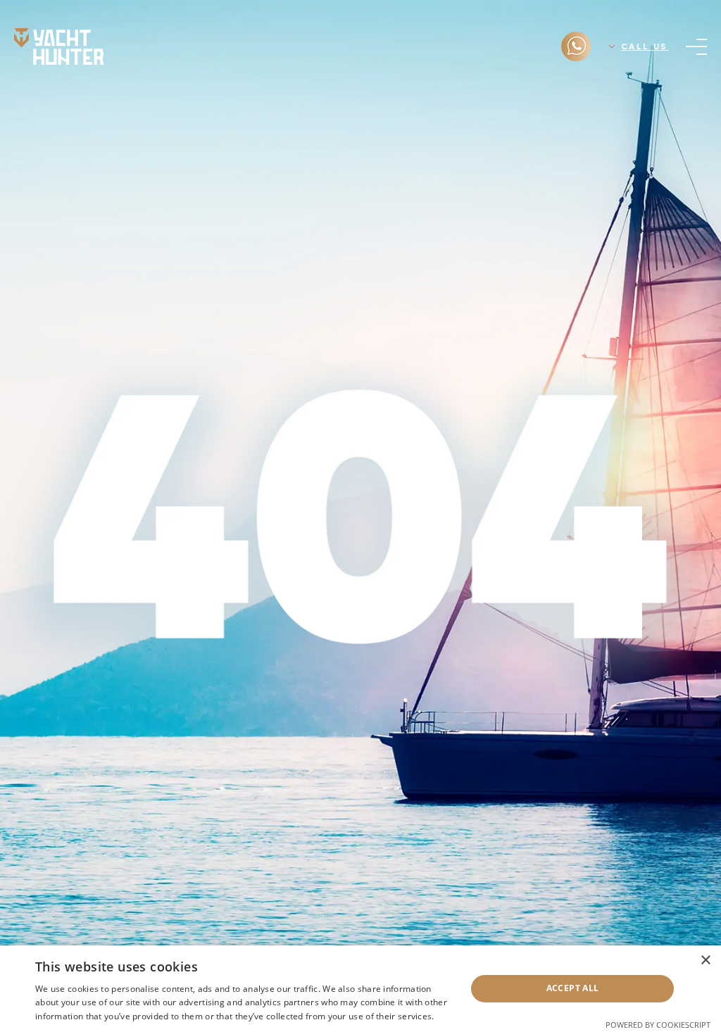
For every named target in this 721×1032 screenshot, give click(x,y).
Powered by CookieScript (658, 1024)
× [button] (705, 960)
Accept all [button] (572, 988)
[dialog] (360, 988)
